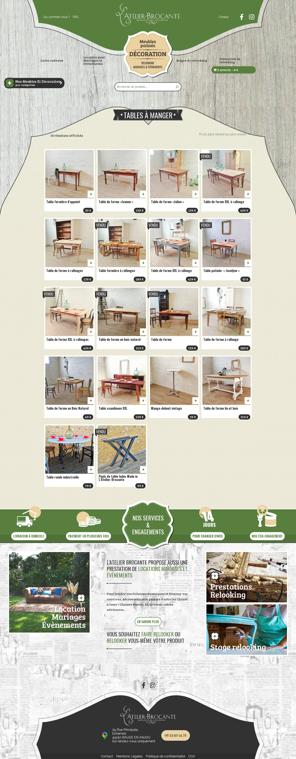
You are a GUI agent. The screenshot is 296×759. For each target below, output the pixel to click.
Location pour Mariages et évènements (94, 60)
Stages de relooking (191, 60)
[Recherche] (177, 86)
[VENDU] (226, 174)
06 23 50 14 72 (175, 735)
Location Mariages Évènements (64, 616)
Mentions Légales (129, 756)
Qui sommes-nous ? (56, 17)
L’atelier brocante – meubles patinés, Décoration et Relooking (148, 54)
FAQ (75, 17)
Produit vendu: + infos (248, 194)
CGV (191, 756)
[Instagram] (252, 17)
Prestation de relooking (229, 60)
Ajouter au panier (91, 194)
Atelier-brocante (129, 28)
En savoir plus (148, 621)
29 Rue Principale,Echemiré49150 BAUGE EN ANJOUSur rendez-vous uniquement (133, 735)
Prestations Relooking (231, 589)
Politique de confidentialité (165, 756)
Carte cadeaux (51, 60)
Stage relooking (238, 646)
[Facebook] (242, 17)
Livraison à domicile (28, 536)
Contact (223, 17)
